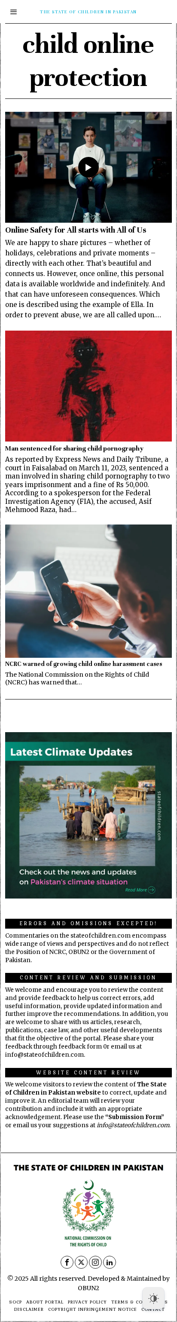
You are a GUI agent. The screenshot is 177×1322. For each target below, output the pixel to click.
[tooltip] (67, 1262)
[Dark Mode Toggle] (153, 1298)
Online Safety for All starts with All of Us (75, 230)
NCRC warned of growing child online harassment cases (83, 664)
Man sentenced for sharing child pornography (74, 448)
